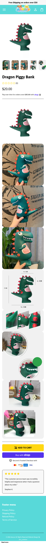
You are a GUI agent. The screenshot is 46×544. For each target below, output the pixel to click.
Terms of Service (9, 520)
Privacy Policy (8, 510)
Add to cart (25, 447)
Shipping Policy (8, 513)
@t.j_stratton (23, 539)
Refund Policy (8, 516)
